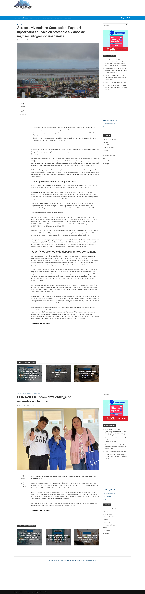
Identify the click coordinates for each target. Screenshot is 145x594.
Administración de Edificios (24, 18)
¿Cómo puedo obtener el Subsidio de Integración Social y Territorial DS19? (72, 560)
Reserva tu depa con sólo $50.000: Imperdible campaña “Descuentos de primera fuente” (115, 77)
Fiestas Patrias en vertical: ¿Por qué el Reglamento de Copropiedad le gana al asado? (116, 87)
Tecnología (68, 18)
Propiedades (58, 18)
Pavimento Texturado (109, 124)
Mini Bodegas (107, 127)
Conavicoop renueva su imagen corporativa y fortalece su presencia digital (87, 373)
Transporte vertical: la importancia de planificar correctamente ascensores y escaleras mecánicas (116, 70)
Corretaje (38, 18)
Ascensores (106, 130)
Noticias (19, 24)
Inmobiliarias (47, 18)
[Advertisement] (100, 7)
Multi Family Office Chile (110, 120)
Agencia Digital (36, 592)
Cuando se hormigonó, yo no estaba (58, 373)
